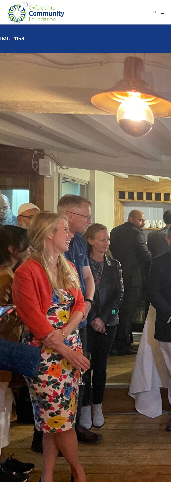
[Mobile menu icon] (162, 12)
